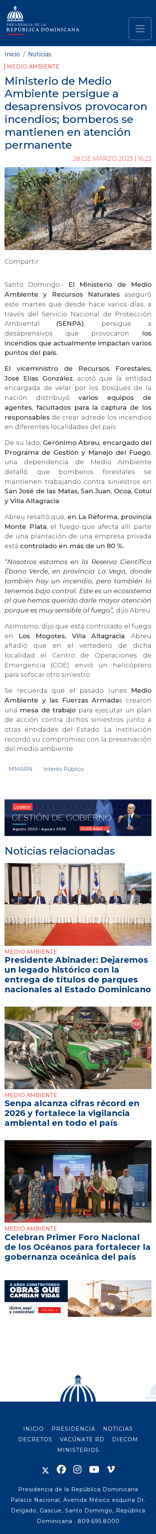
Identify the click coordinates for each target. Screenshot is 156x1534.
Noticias (39, 54)
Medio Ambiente (33, 66)
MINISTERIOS (78, 1450)
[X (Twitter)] (45, 1469)
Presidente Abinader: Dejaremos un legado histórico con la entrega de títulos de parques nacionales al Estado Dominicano (78, 974)
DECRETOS (35, 1439)
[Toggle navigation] (140, 28)
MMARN (21, 769)
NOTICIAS (118, 1428)
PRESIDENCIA (73, 1428)
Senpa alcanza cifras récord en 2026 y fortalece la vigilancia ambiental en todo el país (72, 1113)
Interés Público (63, 769)
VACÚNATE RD (82, 1439)
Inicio (12, 54)
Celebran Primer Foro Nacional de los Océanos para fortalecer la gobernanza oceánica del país (78, 1247)
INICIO (33, 1428)
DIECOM (125, 1439)
